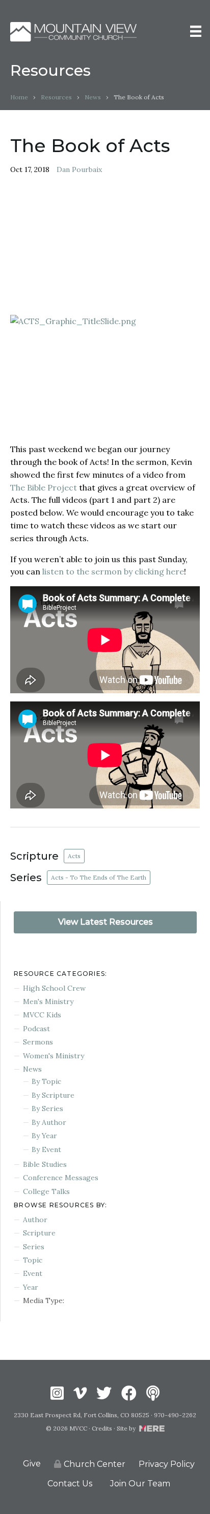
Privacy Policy (167, 1464)
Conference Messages (60, 1177)
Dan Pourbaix (79, 169)
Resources (56, 97)
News (93, 97)
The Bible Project (43, 487)
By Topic (46, 1081)
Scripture (39, 1233)
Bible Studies (45, 1164)
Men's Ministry (48, 1001)
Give (32, 1463)
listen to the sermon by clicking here (113, 571)
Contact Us (69, 1483)
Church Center (94, 1464)
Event (32, 1273)
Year (30, 1287)
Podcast (36, 1028)
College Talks (46, 1191)
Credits (102, 1428)
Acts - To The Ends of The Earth (98, 877)
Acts (74, 856)
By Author (49, 1122)
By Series (47, 1108)
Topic (32, 1260)
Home (19, 97)
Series (33, 1246)
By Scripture (53, 1095)
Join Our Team (140, 1483)
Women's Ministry (53, 1055)
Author (35, 1219)
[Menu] (195, 31)
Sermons (38, 1042)
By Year (44, 1135)
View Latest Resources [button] (105, 922)
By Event (46, 1149)
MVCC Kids (42, 1014)
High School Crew (54, 988)
